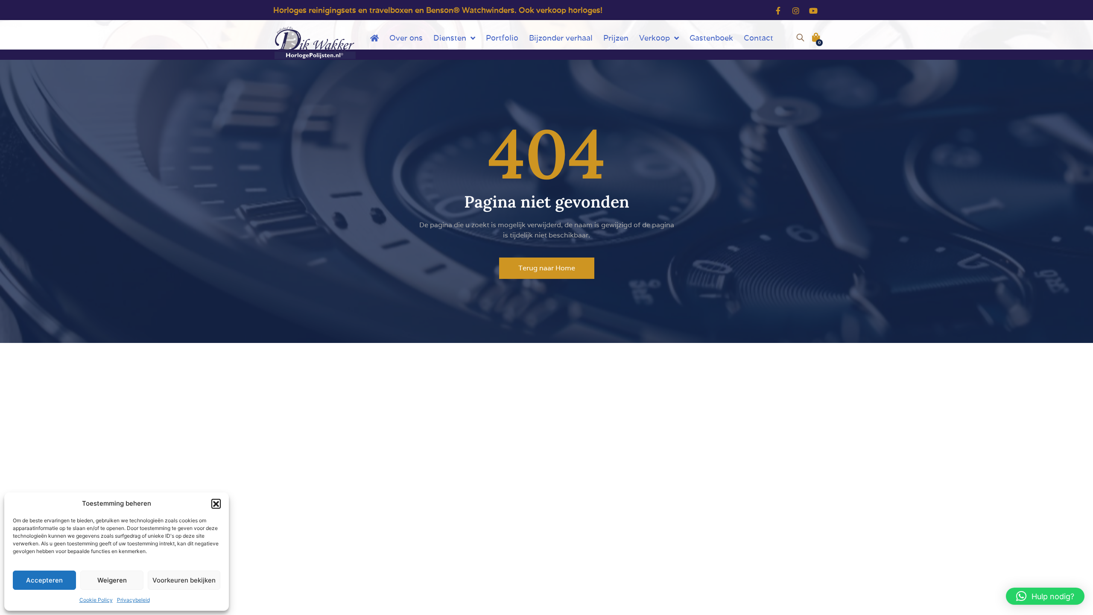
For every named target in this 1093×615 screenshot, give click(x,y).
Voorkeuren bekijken (184, 580)
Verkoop (654, 38)
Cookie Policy (96, 600)
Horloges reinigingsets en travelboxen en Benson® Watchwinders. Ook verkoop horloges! (437, 10)
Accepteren (44, 580)
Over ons (406, 38)
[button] (216, 503)
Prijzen (615, 38)
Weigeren (112, 580)
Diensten (449, 38)
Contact (758, 38)
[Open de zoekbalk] (800, 36)
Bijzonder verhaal (561, 38)
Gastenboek (711, 38)
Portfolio (502, 38)
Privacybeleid (133, 600)
